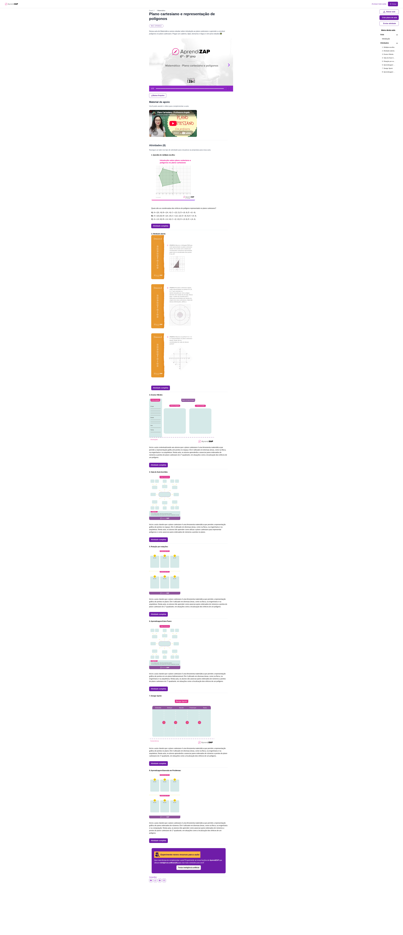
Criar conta (198, 271)
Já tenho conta (199, 277)
